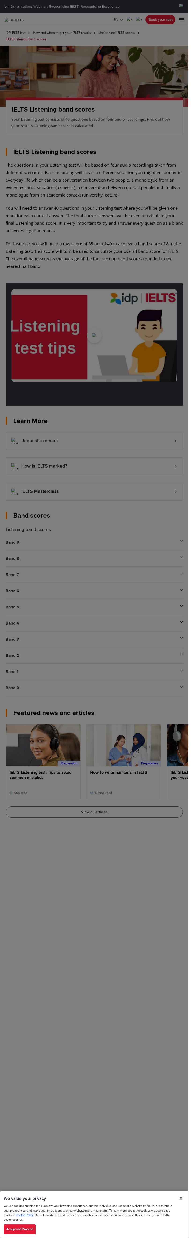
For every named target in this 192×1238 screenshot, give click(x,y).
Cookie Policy (24, 1215)
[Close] (181, 1198)
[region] (94, 1214)
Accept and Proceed (19, 1229)
